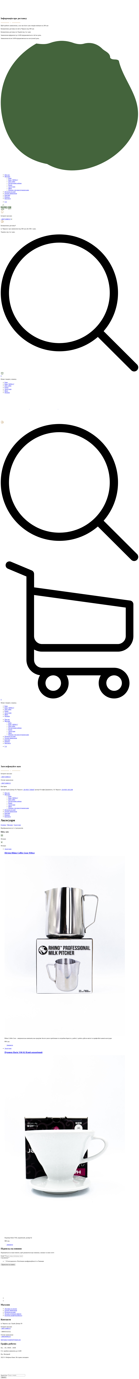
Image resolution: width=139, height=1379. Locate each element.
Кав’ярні (7, 195)
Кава (9, 178)
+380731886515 (6, 219)
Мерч (10, 188)
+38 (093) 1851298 (67, 789)
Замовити (9, 1045)
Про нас (7, 175)
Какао (10, 185)
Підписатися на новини (8, 1264)
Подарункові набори (15, 183)
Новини (7, 197)
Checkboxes (5, 1258)
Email (3, 1256)
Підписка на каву (10, 192)
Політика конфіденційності (13, 1315)
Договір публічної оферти (13, 1314)
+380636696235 (6, 1336)
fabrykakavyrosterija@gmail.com (11, 1340)
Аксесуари (11, 186)
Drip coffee (11, 181)
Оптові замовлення (11, 193)
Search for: (4, 1375)
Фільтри (7, 392)
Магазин (7, 176)
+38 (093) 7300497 (29, 789)
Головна (3, 825)
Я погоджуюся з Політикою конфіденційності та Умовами (25, 1261)
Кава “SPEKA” (13, 180)
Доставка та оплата (11, 1309)
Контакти (8, 198)
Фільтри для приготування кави (18, 190)
